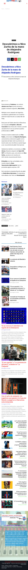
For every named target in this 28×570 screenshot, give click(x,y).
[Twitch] (22, 549)
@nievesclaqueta (5, 359)
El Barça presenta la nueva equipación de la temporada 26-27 (20, 493)
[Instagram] (10, 549)
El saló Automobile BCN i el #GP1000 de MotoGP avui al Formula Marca (20, 234)
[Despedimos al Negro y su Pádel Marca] (5, 271)
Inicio (3, 8)
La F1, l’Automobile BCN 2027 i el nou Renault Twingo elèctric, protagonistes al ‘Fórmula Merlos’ (20, 424)
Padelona (7, 8)
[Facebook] (8, 59)
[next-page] (5, 274)
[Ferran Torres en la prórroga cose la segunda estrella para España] (7, 435)
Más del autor (18, 242)
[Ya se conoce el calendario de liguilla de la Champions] (5, 280)
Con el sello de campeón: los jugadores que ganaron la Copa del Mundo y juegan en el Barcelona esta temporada (14, 399)
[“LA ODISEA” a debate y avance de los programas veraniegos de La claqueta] (7, 445)
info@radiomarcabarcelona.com (15, 525)
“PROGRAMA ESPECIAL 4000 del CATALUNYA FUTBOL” (8, 233)
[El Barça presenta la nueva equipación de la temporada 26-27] (7, 494)
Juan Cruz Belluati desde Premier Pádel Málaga (6, 200)
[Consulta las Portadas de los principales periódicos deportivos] (5, 301)
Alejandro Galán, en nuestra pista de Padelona (6, 216)
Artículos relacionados (7, 242)
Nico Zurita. (11, 225)
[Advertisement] (14, 24)
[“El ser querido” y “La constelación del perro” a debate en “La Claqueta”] (5, 291)
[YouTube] (17, 554)
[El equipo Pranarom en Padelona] (18, 187)
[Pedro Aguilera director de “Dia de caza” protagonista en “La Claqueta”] (7, 485)
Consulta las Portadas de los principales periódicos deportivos (17, 298)
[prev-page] (3, 274)
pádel (16, 225)
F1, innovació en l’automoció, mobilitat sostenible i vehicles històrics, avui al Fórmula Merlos (20, 474)
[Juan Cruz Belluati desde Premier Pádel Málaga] (7, 190)
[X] (12, 59)
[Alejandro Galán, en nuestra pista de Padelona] (7, 209)
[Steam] (16, 549)
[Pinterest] (15, 59)
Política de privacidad (16, 561)
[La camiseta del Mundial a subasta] (5, 261)
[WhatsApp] (19, 59)
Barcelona (4, 323)
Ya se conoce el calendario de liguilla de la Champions (12, 327)
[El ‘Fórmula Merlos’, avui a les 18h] (7, 504)
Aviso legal (7, 561)
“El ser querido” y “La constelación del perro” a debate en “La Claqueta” (17, 288)
